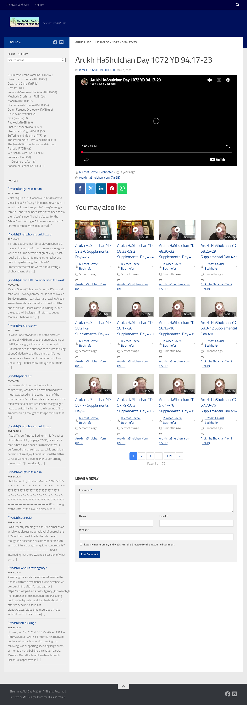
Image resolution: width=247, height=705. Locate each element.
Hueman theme (56, 697)
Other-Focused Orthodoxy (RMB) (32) (30, 109)
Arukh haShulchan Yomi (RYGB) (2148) (30, 75)
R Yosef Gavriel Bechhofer (97, 70)
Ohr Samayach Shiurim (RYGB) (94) (28, 105)
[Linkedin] (101, 188)
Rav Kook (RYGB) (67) (20, 122)
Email (163, 516)
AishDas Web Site (18, 5)
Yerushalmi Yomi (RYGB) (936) (26, 153)
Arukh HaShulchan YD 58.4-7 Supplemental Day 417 (93, 405)
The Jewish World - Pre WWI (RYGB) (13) (32, 140)
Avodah (13, 181)
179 (169, 456)
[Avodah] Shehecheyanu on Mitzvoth (30, 234)
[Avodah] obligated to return (25, 189)
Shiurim (39, 5)
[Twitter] (91, 188)
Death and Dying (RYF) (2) (23, 83)
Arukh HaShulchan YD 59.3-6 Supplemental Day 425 (93, 251)
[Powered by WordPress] (24, 697)
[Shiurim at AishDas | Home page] (24, 22)
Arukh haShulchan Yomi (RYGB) (99, 177)
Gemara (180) (16, 88)
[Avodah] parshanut (19, 376)
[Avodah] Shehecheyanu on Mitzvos (29, 426)
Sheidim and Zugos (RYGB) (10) (26, 131)
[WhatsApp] (122, 188)
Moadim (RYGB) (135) (20, 101)
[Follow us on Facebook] (55, 42)
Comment (85, 490)
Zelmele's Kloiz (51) (19, 157)
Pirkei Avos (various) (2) (22, 114)
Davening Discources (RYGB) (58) (27, 79)
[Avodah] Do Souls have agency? (27, 568)
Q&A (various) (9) (18, 118)
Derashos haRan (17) (23, 161)
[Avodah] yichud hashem (22, 326)
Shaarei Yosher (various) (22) (25, 127)
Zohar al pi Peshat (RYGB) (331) (26, 166)
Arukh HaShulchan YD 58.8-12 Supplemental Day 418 (219, 328)
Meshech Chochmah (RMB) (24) (27, 96)
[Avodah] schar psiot (20, 517)
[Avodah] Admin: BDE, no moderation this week (36, 280)
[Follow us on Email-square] (61, 42)
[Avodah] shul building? (22, 623)
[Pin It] (112, 188)
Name (83, 516)
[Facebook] (80, 188)
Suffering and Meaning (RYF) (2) (27, 135)
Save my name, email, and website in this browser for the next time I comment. (129, 544)
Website (84, 530)
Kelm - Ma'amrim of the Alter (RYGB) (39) (32, 92)
